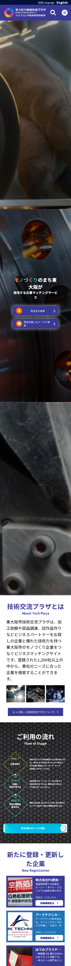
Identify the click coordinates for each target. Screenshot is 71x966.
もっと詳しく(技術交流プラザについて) (33, 712)
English (62, 2)
